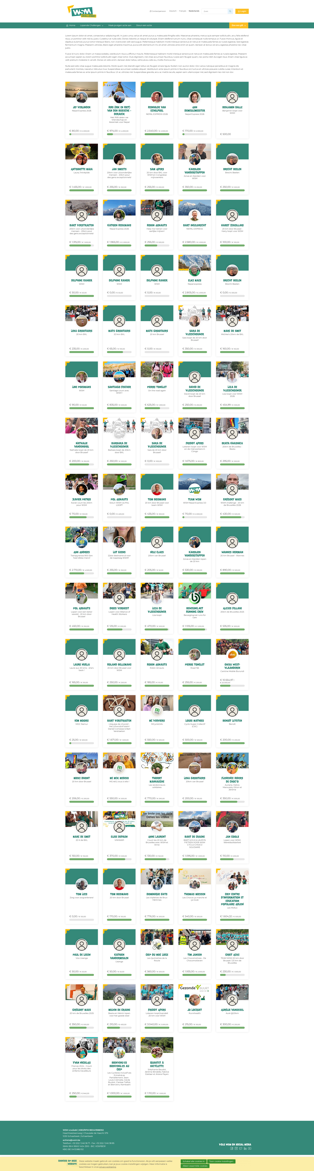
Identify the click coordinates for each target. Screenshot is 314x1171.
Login (243, 11)
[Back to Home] (81, 11)
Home (72, 25)
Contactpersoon (159, 11)
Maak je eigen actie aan (119, 25)
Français (182, 11)
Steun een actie (144, 25)
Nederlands (194, 11)
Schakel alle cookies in (194, 1161)
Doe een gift (237, 25)
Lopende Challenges (90, 25)
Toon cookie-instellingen (221, 1161)
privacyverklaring (107, 1167)
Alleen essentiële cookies (195, 1166)
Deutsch (173, 11)
